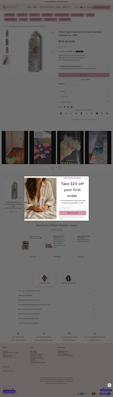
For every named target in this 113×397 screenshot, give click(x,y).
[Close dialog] (86, 178)
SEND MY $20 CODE (72, 213)
